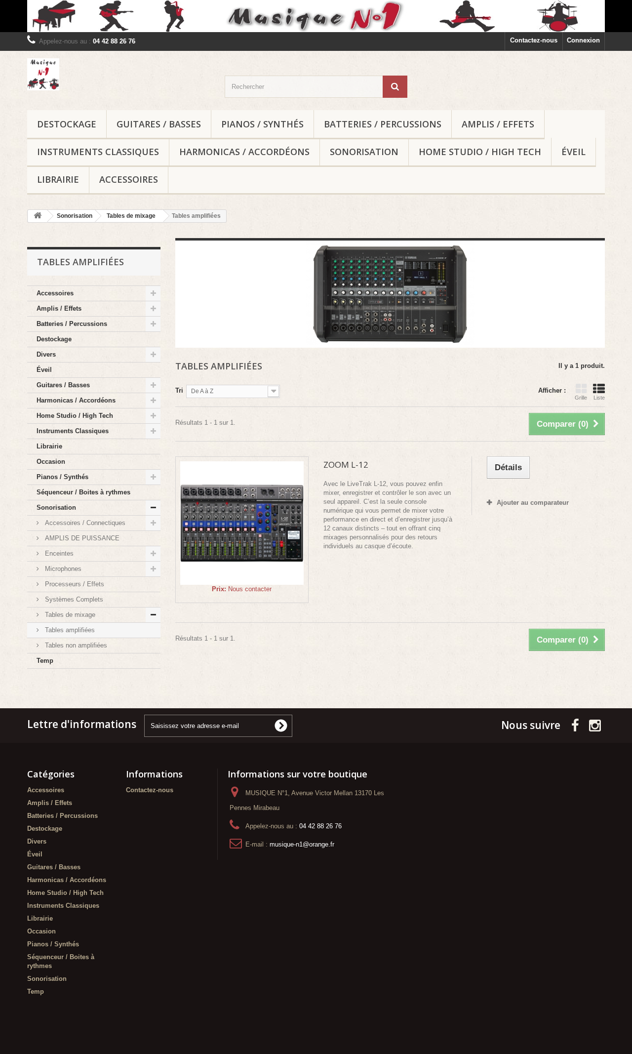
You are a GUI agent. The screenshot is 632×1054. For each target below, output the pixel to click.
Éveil (573, 152)
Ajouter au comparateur (533, 502)
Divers (46, 354)
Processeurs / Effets (73, 584)
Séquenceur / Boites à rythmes (83, 492)
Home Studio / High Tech (480, 152)
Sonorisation (364, 152)
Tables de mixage (69, 614)
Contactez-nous (533, 40)
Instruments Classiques (98, 152)
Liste (599, 398)
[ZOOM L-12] (242, 523)
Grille (581, 398)
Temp (45, 660)
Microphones (62, 568)
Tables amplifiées (69, 630)
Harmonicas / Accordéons (244, 152)
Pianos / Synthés (262, 124)
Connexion (583, 40)
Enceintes (58, 553)
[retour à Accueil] (37, 216)
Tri (179, 390)
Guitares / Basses (159, 124)
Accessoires (128, 179)
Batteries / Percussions (382, 124)
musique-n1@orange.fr (302, 844)
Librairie (58, 179)
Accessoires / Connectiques (84, 523)
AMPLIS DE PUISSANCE (81, 538)
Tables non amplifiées (75, 645)
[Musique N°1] (316, 16)
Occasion (51, 461)
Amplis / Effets (498, 124)
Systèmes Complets (73, 599)
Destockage (66, 124)
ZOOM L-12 (345, 464)
